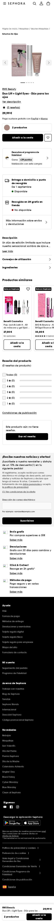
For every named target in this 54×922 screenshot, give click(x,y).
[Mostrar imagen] (26, 60)
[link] (27, 436)
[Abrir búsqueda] (34, 3)
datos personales (32, 484)
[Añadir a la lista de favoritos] (28, 289)
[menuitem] (41, 3)
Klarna (44, 118)
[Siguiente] (49, 63)
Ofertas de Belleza (10, 836)
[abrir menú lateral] (4, 3)
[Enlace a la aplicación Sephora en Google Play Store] (12, 823)
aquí (44, 831)
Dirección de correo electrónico (18, 500)
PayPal (34, 118)
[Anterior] (5, 63)
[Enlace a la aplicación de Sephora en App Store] (31, 823)
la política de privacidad (15, 487)
